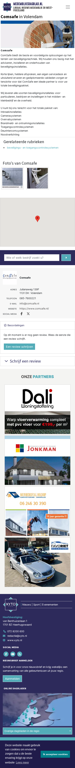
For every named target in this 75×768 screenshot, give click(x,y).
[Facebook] (6, 653)
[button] (37, 219)
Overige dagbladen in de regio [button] (21, 730)
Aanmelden (12, 678)
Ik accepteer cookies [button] (55, 754)
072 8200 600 (15, 631)
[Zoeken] (66, 257)
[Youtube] (13, 653)
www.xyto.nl (14, 640)
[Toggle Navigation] (67, 7)
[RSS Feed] (19, 653)
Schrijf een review (25, 361)
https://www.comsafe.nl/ (34, 308)
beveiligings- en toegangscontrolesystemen (32, 147)
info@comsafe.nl (29, 303)
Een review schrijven (19, 346)
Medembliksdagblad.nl (28, 4)
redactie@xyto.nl (17, 635)
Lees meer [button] (22, 762)
